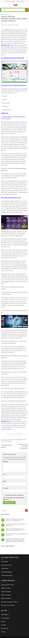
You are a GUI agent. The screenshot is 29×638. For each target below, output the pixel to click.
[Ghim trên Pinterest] (18, 434)
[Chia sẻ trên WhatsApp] (8, 434)
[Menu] (2, 5)
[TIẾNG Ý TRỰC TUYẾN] (15, 5)
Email (4, 481)
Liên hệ (21, 1)
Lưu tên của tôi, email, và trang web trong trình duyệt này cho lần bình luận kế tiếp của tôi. (13, 497)
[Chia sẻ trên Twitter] (13, 434)
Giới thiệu (13, 1)
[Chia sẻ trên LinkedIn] (21, 434)
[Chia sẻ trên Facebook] (10, 434)
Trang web (5, 488)
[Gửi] (26, 9)
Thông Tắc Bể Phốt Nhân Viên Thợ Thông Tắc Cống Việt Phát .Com (15, 520)
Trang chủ (8, 1)
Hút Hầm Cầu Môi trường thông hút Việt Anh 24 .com (16, 534)
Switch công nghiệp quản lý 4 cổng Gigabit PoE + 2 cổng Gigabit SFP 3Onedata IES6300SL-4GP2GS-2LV (15, 540)
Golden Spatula (8, 30)
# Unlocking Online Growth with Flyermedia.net (23, 446)
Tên (4, 474)
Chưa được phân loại (6, 14)
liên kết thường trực (7, 441)
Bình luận (6, 461)
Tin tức (17, 1)
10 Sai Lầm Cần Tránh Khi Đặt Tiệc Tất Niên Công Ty (16, 524)
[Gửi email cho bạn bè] (16, 434)
